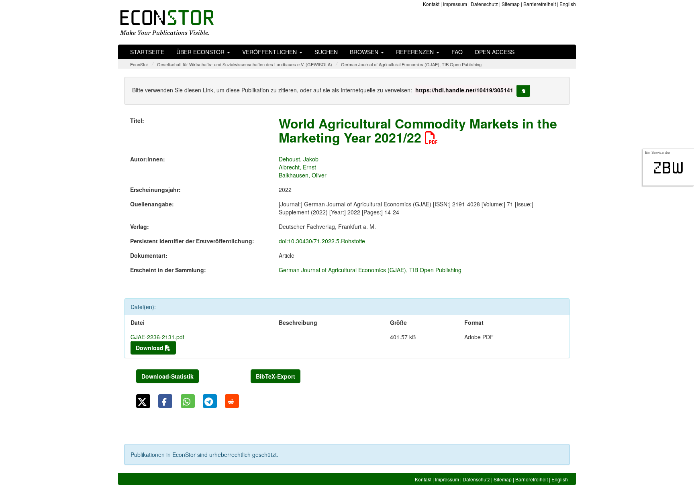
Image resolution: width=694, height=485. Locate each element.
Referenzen (415, 52)
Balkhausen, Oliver (303, 175)
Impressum (455, 3)
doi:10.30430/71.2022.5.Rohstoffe (322, 241)
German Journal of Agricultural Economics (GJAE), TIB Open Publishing (411, 64)
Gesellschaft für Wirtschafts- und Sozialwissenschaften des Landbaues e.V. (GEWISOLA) (244, 64)
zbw (668, 168)
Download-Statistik (167, 376)
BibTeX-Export (275, 376)
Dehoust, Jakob (298, 159)
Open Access (494, 52)
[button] (143, 401)
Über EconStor (201, 52)
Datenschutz (484, 3)
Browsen (365, 52)
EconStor (139, 64)
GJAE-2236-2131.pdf (157, 337)
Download (150, 348)
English (567, 3)
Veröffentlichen (270, 52)
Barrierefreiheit (539, 3)
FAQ (457, 52)
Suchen (326, 52)
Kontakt (431, 3)
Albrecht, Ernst (297, 167)
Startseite (147, 52)
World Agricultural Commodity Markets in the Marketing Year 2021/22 (418, 130)
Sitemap (511, 3)
